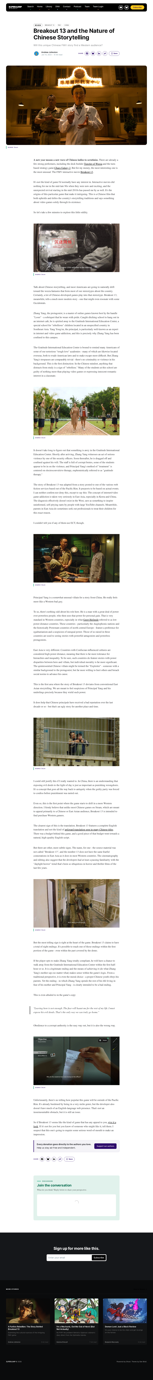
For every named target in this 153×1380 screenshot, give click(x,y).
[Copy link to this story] (105, 53)
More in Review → (140, 1289)
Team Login (98, 6)
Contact (66, 6)
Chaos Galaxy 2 (62, 167)
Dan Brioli (142, 1362)
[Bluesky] (126, 7)
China (66, 25)
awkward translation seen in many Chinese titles (89, 829)
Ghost (128, 1362)
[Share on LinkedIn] (99, 53)
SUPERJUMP (10, 1362)
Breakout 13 (49, 25)
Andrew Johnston (49, 52)
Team (87, 6)
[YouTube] (121, 7)
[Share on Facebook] (87, 53)
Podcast (77, 6)
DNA (57, 6)
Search (30, 6)
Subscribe (137, 7)
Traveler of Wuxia (93, 163)
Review (38, 25)
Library (49, 6)
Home (39, 6)
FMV (59, 25)
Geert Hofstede (91, 619)
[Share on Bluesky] (93, 53)
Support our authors (105, 1146)
